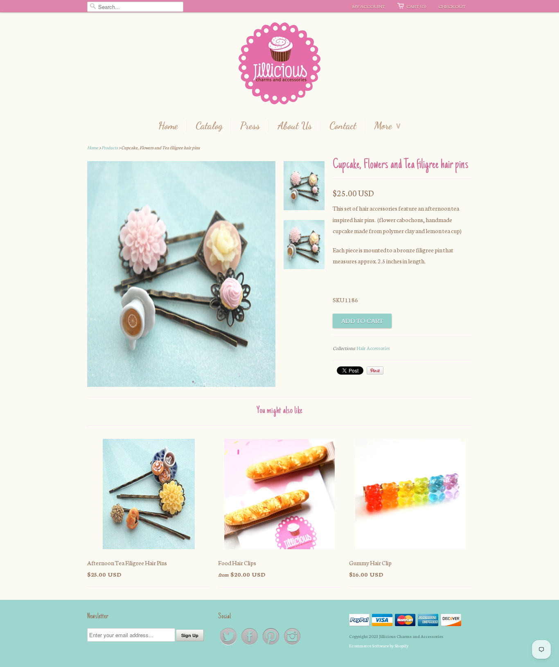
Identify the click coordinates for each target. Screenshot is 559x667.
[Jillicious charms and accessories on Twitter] (228, 644)
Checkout (452, 6)
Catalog (209, 126)
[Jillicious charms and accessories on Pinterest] (271, 644)
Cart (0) (416, 6)
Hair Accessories (373, 348)
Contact (342, 126)
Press (250, 126)
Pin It (375, 370)
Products (109, 147)
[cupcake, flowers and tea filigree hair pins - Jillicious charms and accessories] (304, 187)
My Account (368, 6)
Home (168, 126)
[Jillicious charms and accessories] (279, 65)
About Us (294, 126)
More (387, 126)
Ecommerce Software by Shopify (378, 645)
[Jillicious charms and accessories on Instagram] (292, 644)
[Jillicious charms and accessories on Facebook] (250, 644)
